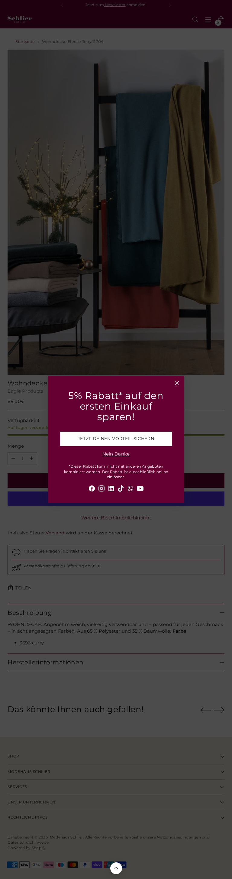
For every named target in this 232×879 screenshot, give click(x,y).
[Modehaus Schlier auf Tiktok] (120, 489)
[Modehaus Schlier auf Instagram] (101, 489)
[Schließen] (177, 383)
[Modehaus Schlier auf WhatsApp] (130, 489)
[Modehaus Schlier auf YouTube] (140, 489)
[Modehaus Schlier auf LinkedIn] (111, 489)
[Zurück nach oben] (116, 868)
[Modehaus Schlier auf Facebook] (91, 489)
